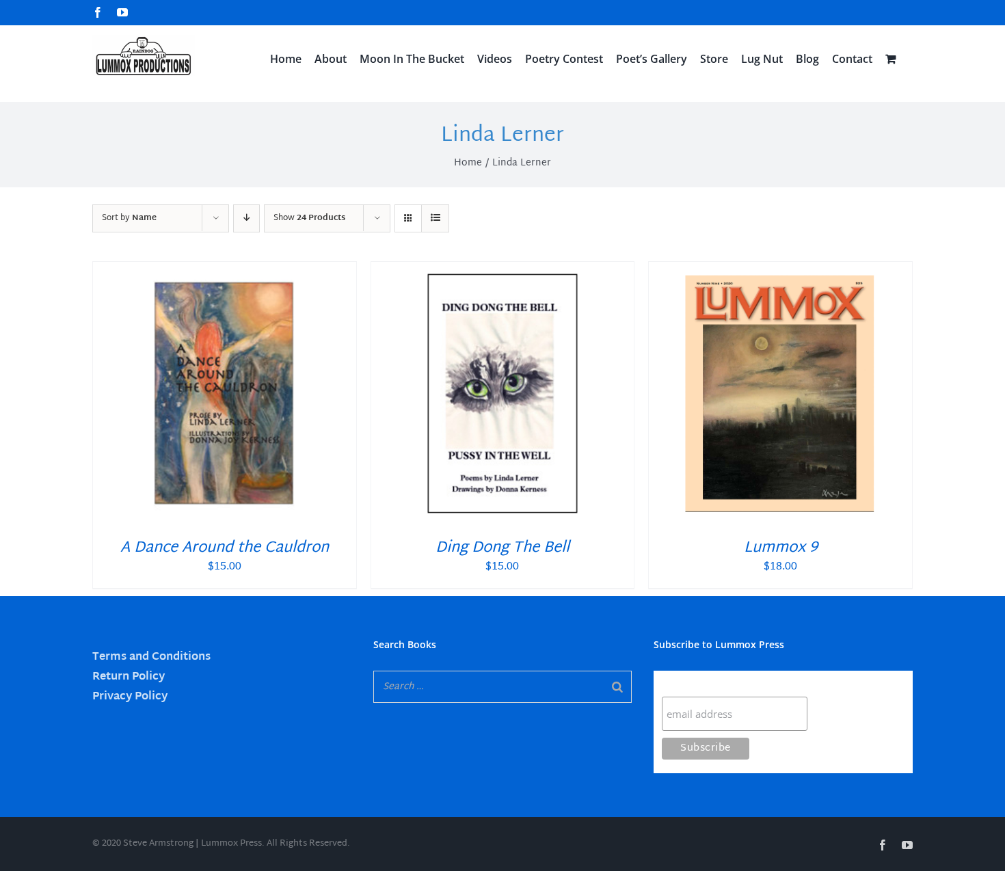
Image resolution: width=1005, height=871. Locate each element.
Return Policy (128, 677)
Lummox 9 (781, 548)
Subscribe (688, 683)
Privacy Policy (130, 697)
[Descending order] (246, 218)
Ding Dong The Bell (503, 548)
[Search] (617, 686)
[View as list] (435, 218)
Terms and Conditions (151, 657)
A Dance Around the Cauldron (224, 548)
